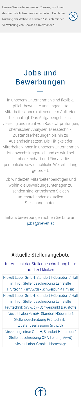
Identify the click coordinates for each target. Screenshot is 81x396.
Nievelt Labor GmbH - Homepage (41, 344)
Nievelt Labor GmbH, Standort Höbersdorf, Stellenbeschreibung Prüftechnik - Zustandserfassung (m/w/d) (41, 320)
